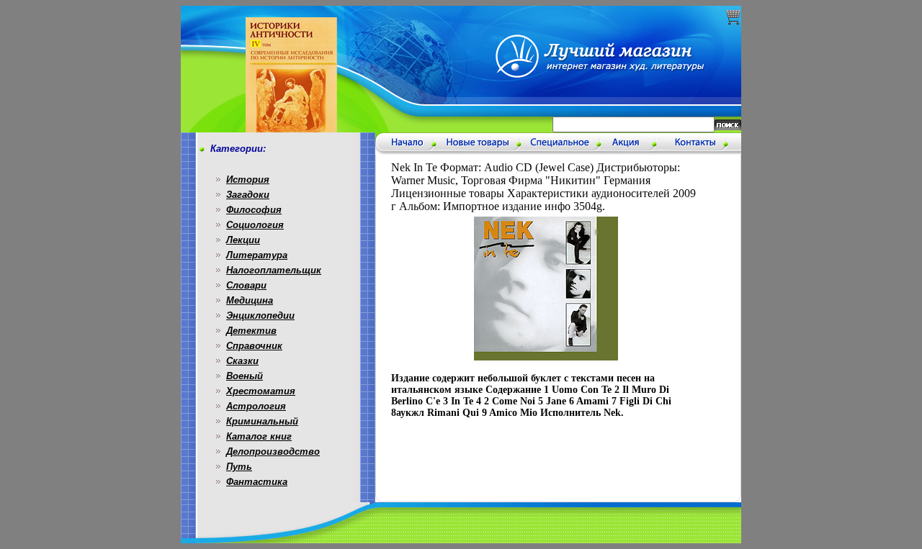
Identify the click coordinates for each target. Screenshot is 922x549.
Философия (254, 209)
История (247, 179)
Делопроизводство (273, 451)
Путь (239, 466)
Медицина (249, 300)
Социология (255, 224)
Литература (256, 255)
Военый (244, 376)
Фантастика (256, 481)
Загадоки (247, 194)
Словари (246, 285)
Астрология (256, 406)
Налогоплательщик (273, 270)
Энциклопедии (260, 315)
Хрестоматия (260, 391)
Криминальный (262, 421)
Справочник (254, 345)
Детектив (251, 330)
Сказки (242, 360)
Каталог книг (259, 436)
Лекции (243, 240)
